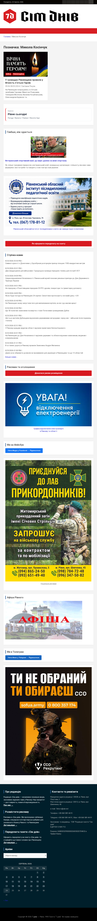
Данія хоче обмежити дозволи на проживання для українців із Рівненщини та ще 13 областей (44, 353)
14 (31, 882)
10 (7, 882)
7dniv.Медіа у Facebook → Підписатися (24, 450)
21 (31, 886)
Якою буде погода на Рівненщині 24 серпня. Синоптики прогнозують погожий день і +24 (41, 296)
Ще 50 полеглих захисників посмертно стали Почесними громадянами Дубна (37, 311)
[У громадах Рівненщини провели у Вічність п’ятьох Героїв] (25, 64)
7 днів (34, 917)
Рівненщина (18, 74)
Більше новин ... (11, 357)
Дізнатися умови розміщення (48, 373)
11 (13, 882)
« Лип (6, 900)
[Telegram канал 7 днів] (82, 2)
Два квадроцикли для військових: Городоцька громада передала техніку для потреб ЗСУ (42, 271)
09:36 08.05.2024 (12, 86)
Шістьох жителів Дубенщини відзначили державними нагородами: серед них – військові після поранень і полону (48, 319)
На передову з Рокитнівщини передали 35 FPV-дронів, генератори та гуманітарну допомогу (43, 288)
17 (7, 886)
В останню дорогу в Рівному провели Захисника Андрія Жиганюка (32, 345)
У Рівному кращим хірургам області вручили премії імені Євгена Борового (35, 328)
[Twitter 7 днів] (77, 2)
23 (44, 886)
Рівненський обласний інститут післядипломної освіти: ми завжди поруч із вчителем (48, 229)
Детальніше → (10, 825)
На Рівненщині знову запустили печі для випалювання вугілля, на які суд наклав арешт (41, 303)
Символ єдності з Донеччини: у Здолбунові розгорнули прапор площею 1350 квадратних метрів (45, 263)
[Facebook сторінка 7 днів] (64, 2)
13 (25, 882)
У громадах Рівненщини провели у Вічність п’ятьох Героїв (24, 81)
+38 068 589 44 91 (65, 813)
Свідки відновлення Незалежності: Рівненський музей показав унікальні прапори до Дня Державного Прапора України (47, 279)
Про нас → (8, 805)
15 (37, 882)
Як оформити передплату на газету (48, 244)
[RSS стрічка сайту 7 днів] (73, 2)
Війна (8, 74)
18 (13, 886)
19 (19, 886)
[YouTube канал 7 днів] (86, 2)
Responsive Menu (90, 2)
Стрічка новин (15, 255)
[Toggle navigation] (6, 31)
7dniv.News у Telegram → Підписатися (23, 657)
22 (37, 886)
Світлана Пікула (28, 86)
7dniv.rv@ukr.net (62, 809)
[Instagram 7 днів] (69, 2)
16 (44, 882)
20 (25, 886)
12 (19, 882)
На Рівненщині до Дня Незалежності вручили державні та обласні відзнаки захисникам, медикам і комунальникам (45, 336)
